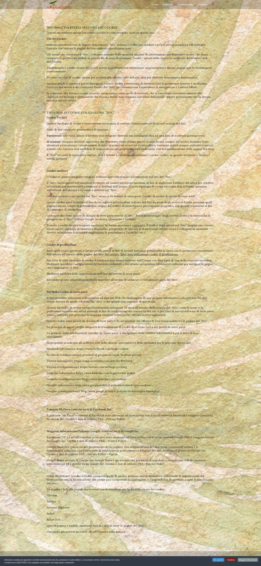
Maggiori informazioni (248, 559)
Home (154, 4)
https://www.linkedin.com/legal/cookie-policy (105, 373)
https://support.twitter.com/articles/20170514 (103, 360)
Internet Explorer (58, 507)
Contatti (202, 4)
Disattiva (231, 559)
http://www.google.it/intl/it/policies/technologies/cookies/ (113, 385)
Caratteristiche (185, 4)
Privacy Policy (115, 419)
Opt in (113, 454)
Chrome (52, 495)
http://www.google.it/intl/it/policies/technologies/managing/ (120, 391)
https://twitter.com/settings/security (103, 367)
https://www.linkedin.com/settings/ (104, 379)
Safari (51, 513)
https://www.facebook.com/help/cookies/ (103, 348)
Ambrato (168, 4)
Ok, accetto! (218, 559)
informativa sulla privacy (109, 531)
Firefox (51, 501)
